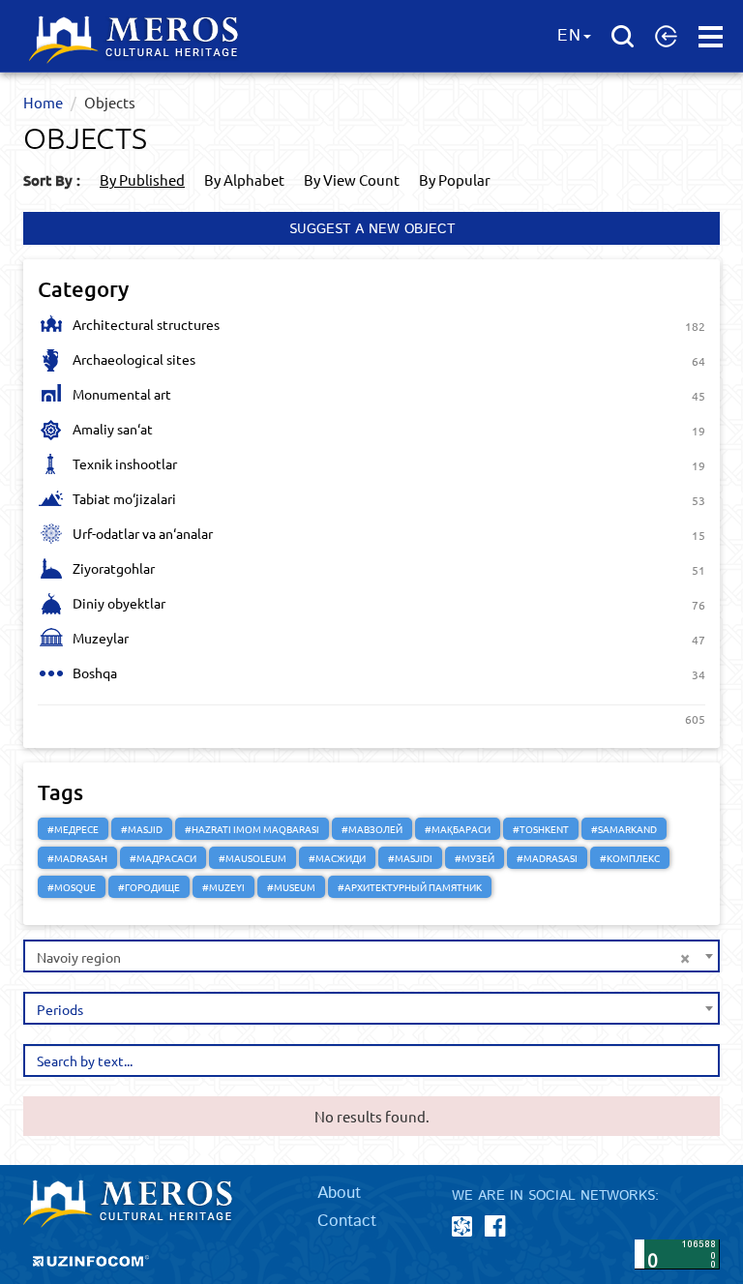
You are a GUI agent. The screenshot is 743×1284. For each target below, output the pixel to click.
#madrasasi (547, 858)
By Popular (454, 179)
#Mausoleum (252, 858)
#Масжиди (337, 858)
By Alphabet (244, 179)
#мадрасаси (163, 858)
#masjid (142, 828)
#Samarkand (624, 828)
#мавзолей (372, 828)
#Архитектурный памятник (410, 887)
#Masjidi (410, 858)
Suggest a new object (372, 229)
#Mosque (71, 887)
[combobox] (371, 956)
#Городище (149, 887)
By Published (142, 179)
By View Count (352, 179)
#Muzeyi (223, 887)
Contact (346, 1221)
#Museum (291, 887)
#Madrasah (77, 858)
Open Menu (710, 36)
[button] (666, 36)
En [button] (569, 35)
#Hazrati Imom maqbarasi (252, 828)
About (339, 1193)
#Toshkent (541, 828)
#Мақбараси (457, 828)
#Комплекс (630, 858)
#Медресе (73, 828)
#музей (474, 858)
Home (43, 102)
